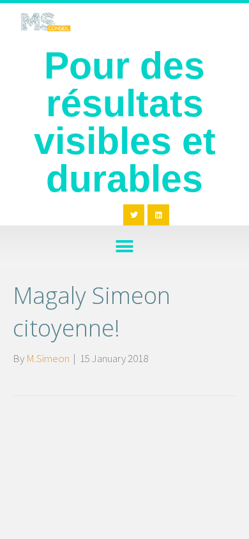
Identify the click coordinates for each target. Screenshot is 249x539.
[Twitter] (134, 215)
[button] (124, 246)
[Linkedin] (158, 215)
